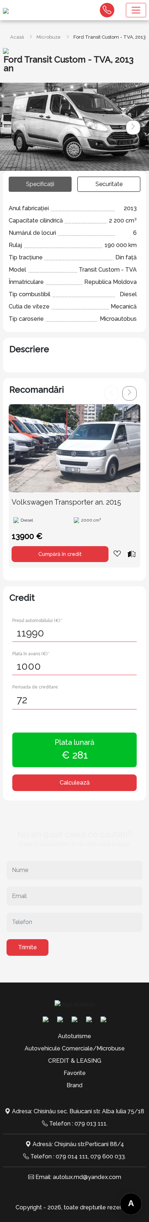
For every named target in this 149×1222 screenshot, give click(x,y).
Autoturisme (74, 1036)
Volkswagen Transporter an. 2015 (66, 502)
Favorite (75, 1073)
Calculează (75, 782)
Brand (74, 1085)
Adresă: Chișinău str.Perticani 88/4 (78, 1144)
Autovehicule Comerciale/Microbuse (75, 1048)
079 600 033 (107, 1156)
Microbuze (49, 37)
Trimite (27, 947)
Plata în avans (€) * (31, 653)
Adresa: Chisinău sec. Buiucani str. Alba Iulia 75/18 (78, 1111)
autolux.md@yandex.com (87, 1177)
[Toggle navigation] (136, 10)
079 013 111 (90, 1123)
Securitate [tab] (109, 184)
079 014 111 (72, 1156)
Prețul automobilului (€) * (37, 620)
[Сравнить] (131, 553)
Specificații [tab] (40, 184)
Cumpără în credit (60, 554)
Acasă (17, 37)
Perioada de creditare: (35, 687)
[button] (133, 127)
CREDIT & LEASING (74, 1060)
